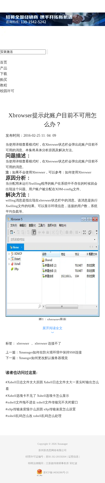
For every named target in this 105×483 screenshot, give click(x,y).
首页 (3, 62)
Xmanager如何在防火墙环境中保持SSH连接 (50, 352)
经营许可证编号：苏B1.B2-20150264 (45, 456)
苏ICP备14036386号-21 (56, 472)
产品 (3, 68)
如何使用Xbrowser (78, 172)
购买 (3, 80)
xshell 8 (25, 31)
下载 (3, 74)
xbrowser (23, 343)
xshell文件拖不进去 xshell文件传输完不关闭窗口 (42, 402)
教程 (3, 85)
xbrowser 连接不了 (48, 343)
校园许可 (7, 91)
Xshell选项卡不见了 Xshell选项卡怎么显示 (37, 396)
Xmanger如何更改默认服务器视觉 (43, 358)
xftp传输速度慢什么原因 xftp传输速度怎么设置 (41, 409)
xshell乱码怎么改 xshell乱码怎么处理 (33, 416)
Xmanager (62, 443)
